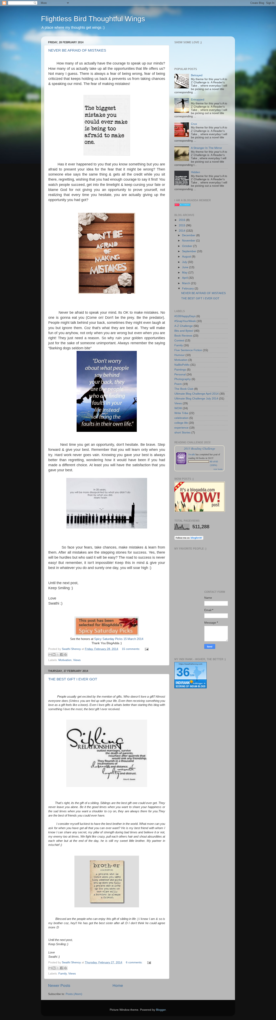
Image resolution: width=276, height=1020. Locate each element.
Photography (182, 379)
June (185, 267)
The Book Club (183, 388)
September (189, 251)
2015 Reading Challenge (199, 448)
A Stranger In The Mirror (206, 147)
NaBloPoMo (182, 364)
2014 (182, 230)
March (186, 283)
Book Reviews (183, 335)
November (189, 240)
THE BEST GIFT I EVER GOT (72, 679)
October (187, 246)
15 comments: (131, 648)
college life (181, 422)
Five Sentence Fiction (188, 350)
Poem (178, 384)
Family (62, 973)
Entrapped (197, 99)
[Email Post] (146, 648)
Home (118, 985)
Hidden (195, 172)
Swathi (191, 454)
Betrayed (196, 75)
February (188, 288)
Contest (179, 340)
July (185, 262)
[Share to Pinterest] (65, 654)
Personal (180, 374)
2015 (182, 225)
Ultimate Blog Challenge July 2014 (196, 398)
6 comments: (134, 962)
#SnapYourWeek (185, 321)
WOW (178, 408)
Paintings (180, 369)
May (185, 272)
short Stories (182, 432)
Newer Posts (59, 985)
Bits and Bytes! (183, 330)
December (189, 235)
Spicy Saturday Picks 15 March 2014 (118, 639)
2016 (182, 219)
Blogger (161, 1009)
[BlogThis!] (54, 654)
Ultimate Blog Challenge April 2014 (196, 393)
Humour (179, 355)
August (187, 256)
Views (77, 660)
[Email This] (50, 654)
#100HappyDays (185, 316)
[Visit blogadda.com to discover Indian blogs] (182, 205)
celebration (181, 417)
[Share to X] (58, 654)
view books (218, 469)
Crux (194, 123)
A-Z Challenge (183, 325)
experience (181, 427)
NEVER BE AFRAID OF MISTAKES (77, 50)
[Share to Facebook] (62, 654)
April (185, 277)
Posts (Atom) (74, 994)
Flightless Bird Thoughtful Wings (93, 19)
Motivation (65, 660)
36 (183, 672)
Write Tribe (181, 413)
